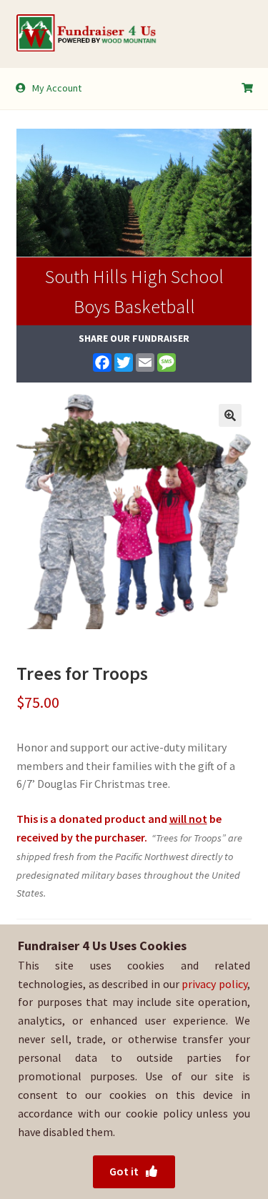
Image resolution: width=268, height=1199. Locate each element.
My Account (56, 88)
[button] (230, 415)
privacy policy (214, 984)
